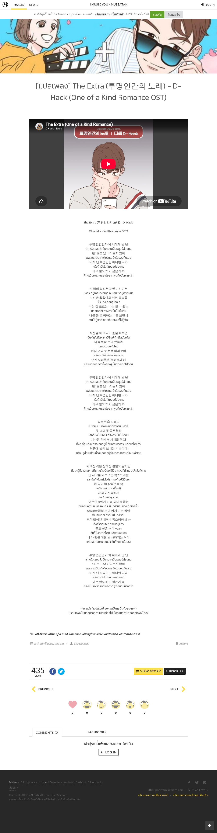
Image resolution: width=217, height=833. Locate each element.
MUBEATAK (119, 4)
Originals (29, 782)
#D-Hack (41, 633)
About (82, 782)
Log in (110, 752)
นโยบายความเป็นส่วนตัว (109, 14)
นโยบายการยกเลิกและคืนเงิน (190, 795)
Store (33, 4)
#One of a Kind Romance (64, 633)
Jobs (13, 787)
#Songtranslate (92, 633)
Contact (95, 782)
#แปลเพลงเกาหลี (129, 633)
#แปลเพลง (111, 633)
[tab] (47, 732)
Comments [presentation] (47, 732)
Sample (55, 782)
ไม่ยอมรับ (174, 14)
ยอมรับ (157, 14)
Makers (19, 4)
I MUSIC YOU (99, 4)
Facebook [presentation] (97, 733)
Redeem (68, 782)
